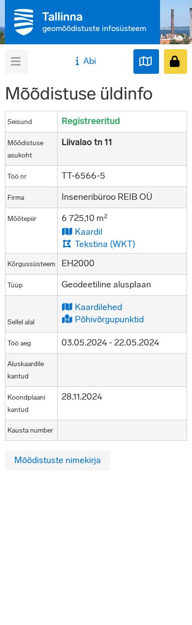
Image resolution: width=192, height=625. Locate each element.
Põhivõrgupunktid (108, 319)
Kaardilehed (97, 307)
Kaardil (87, 231)
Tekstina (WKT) (104, 244)
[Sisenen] (175, 61)
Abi (89, 61)
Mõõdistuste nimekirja (57, 460)
